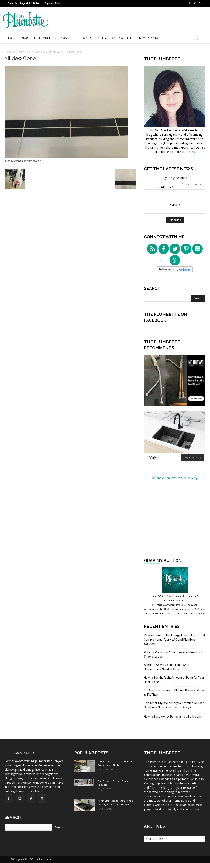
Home (8, 52)
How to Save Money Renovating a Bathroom (172, 716)
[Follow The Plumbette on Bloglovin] (175, 271)
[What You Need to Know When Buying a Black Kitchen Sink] (84, 805)
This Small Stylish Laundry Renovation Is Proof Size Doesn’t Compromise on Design (174, 705)
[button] (197, 38)
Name (174, 204)
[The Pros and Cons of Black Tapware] (84, 782)
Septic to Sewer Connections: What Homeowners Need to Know (166, 667)
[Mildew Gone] (66, 157)
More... (190, 152)
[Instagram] (189, 3)
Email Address (162, 187)
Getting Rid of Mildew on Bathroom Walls (39, 52)
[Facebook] (185, 3)
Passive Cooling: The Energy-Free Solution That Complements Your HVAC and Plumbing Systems (174, 639)
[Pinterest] (194, 3)
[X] (199, 3)
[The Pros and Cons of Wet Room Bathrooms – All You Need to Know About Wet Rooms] (84, 766)
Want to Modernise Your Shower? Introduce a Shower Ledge (173, 654)
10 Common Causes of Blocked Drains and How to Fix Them (174, 692)
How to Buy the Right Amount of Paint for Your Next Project (174, 680)
